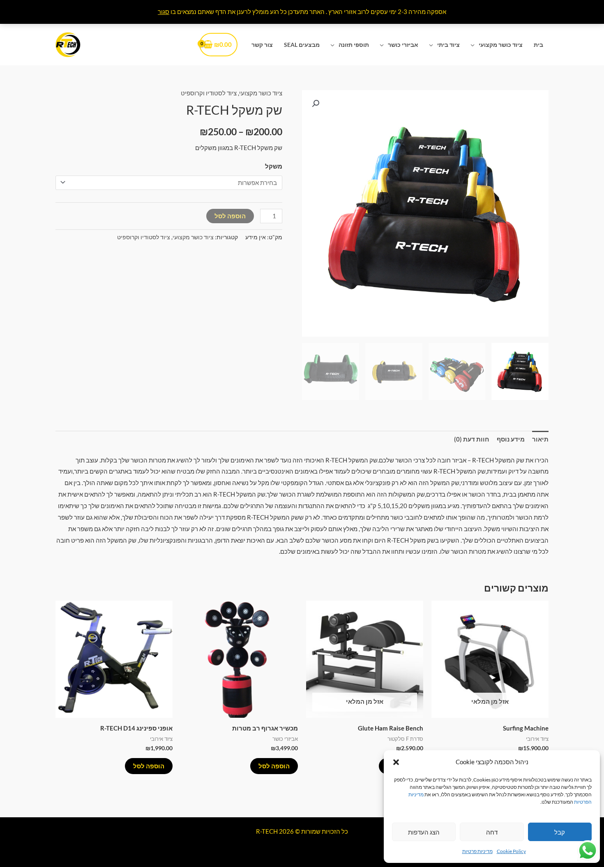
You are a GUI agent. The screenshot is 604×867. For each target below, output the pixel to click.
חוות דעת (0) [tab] (471, 439)
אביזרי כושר (403, 45)
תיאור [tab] (540, 439)
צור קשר (262, 45)
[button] (396, 762)
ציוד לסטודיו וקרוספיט (209, 93)
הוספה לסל (230, 216)
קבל (559, 832)
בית (538, 45)
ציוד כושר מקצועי (501, 45)
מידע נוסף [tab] (511, 439)
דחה (492, 832)
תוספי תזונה (354, 45)
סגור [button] (163, 11)
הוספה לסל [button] (274, 766)
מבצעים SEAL (302, 45)
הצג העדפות (424, 832)
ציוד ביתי (448, 45)
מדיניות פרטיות (477, 851)
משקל (273, 166)
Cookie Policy (511, 851)
